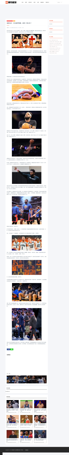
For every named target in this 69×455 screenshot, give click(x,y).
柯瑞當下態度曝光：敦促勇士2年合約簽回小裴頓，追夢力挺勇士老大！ (12, 425)
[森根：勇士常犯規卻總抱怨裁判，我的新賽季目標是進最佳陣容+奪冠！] (13, 434)
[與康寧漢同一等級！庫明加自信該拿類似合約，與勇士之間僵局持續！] (26, 434)
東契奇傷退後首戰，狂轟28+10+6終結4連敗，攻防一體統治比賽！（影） (26, 410)
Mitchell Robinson (9, 20)
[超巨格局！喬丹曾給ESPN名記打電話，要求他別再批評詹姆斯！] (40, 434)
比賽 (38, 2)
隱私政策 (26, 449)
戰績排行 (47, 2)
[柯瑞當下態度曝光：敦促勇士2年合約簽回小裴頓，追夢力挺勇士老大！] (13, 419)
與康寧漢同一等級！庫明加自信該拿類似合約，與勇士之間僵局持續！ (26, 440)
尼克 (14, 20)
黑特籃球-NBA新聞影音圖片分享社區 (17, 449)
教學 (34, 2)
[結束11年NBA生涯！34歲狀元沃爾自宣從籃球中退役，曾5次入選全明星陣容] (40, 404)
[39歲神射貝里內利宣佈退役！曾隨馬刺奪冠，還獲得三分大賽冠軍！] (26, 419)
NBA (8, 27)
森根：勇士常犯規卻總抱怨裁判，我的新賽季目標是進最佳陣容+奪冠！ (12, 440)
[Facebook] (8, 349)
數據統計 (42, 2)
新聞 (26, 2)
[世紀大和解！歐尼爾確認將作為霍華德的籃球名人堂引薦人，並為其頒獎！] (13, 404)
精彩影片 (30, 2)
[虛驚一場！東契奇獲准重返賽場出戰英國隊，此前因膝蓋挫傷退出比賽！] (40, 419)
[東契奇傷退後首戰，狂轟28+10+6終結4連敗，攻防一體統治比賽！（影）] (26, 404)
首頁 (22, 2)
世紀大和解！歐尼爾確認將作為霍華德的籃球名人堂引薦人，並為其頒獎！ (12, 410)
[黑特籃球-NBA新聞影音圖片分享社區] (11, 2)
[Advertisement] (34, 11)
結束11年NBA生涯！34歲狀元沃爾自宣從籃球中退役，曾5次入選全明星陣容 (40, 410)
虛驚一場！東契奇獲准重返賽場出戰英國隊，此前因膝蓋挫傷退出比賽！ (40, 425)
